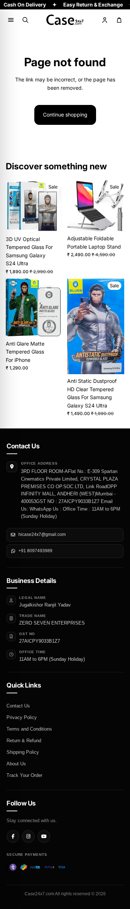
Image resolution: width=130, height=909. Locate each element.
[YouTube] (44, 836)
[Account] (105, 20)
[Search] (25, 20)
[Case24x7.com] (65, 20)
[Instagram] (28, 836)
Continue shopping (65, 114)
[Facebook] (12, 836)
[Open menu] (11, 20)
